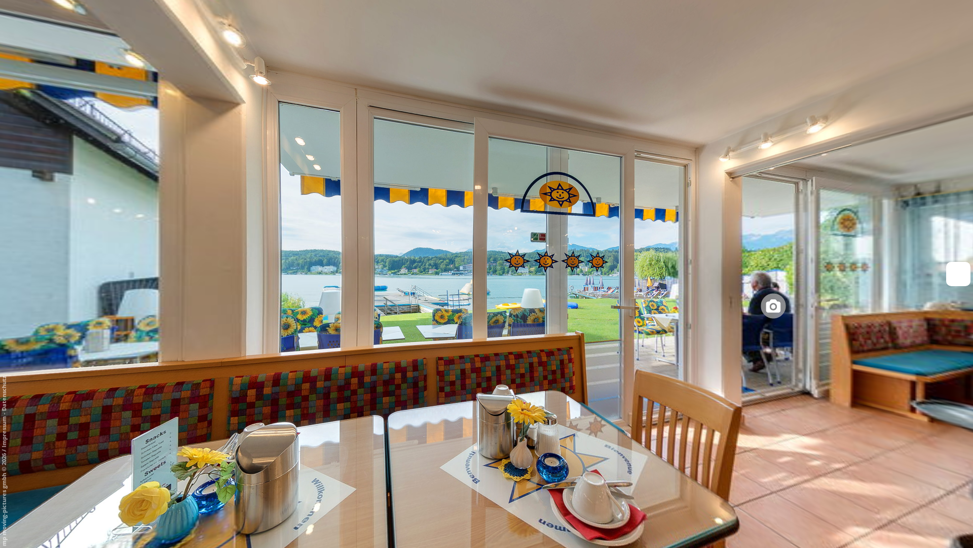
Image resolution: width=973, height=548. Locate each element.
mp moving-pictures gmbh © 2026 (4, 499)
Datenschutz (4, 393)
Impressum (4, 432)
